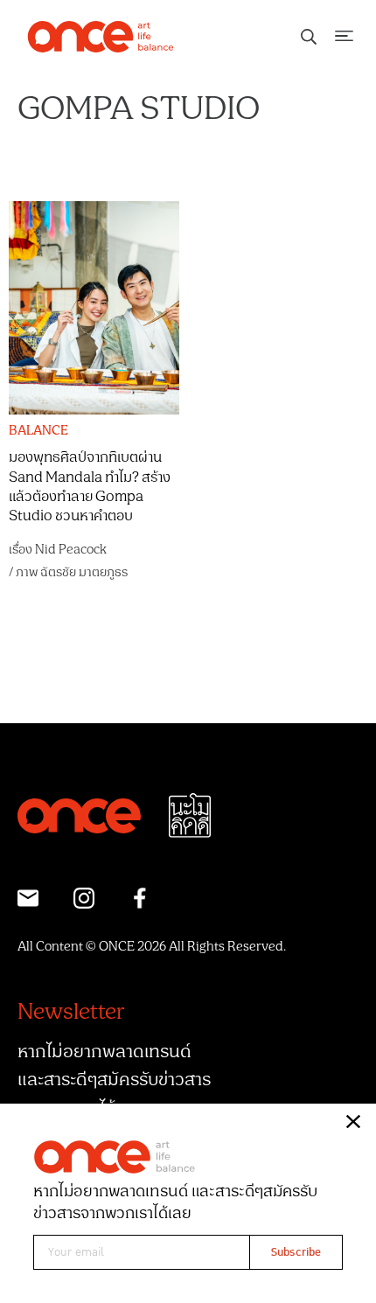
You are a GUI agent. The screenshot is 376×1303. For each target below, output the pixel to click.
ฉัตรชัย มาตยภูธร (84, 572)
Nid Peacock (71, 550)
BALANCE (38, 431)
